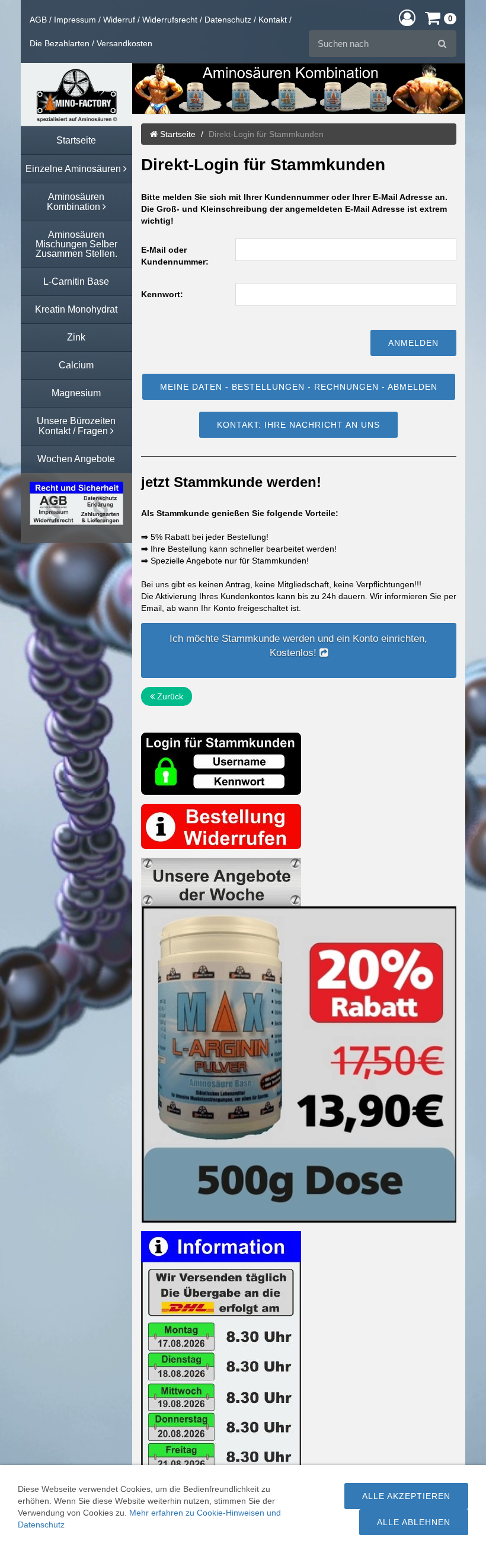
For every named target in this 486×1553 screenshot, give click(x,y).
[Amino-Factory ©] (76, 94)
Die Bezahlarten (59, 43)
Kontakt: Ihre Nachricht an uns (298, 424)
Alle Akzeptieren (406, 1496)
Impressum (75, 19)
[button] (407, 17)
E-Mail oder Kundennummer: (175, 255)
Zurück (169, 696)
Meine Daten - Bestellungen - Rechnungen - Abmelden (298, 387)
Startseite (177, 134)
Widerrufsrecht (169, 19)
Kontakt (272, 19)
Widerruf (119, 19)
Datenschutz (227, 19)
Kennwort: (162, 294)
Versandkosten (124, 43)
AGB (38, 19)
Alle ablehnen (413, 1522)
